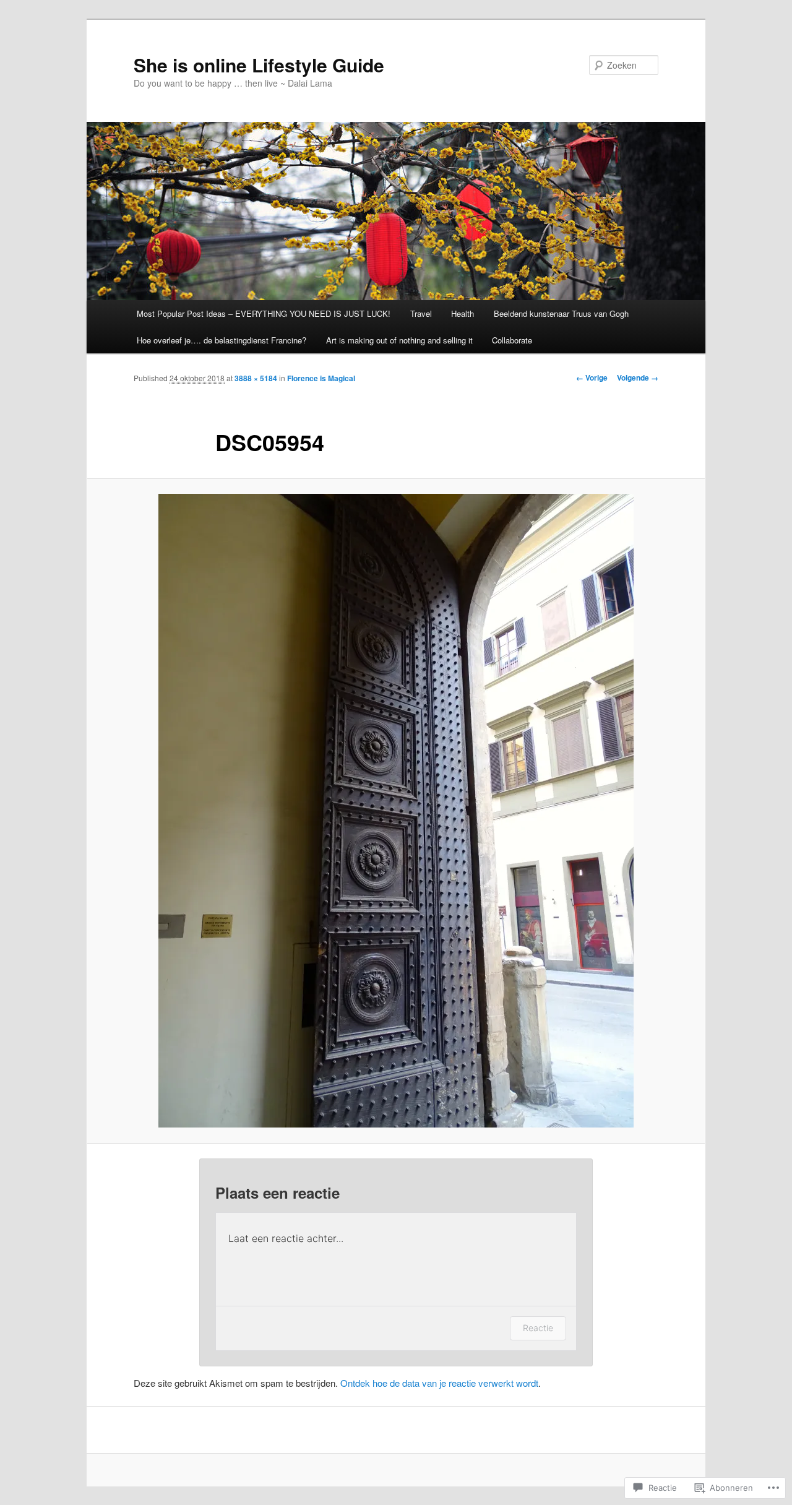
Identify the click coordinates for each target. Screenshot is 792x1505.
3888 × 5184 (256, 378)
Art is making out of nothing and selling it (399, 340)
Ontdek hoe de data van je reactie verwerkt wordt (439, 1382)
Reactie (538, 1327)
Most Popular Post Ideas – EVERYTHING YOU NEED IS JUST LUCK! (263, 313)
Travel (421, 313)
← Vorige (592, 377)
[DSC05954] (396, 811)
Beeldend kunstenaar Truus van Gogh (561, 313)
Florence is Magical (321, 378)
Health (462, 313)
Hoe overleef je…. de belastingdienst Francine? (221, 340)
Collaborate (512, 340)
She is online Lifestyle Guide (259, 64)
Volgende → (637, 377)
